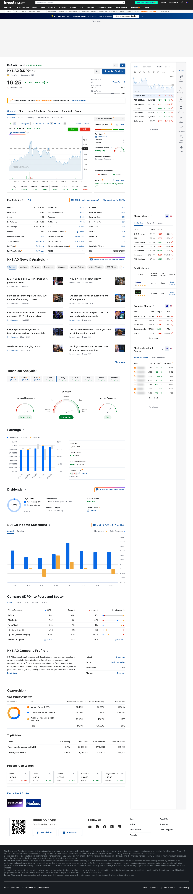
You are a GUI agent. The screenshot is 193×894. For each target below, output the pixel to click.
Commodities (148, 67)
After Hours (41, 11)
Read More (12, 673)
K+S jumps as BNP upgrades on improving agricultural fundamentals (26, 331)
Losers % (161, 223)
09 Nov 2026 (80, 236)
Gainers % (151, 223)
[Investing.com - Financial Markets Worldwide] (14, 2)
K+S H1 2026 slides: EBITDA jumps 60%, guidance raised (27, 280)
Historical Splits (58, 118)
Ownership (30, 118)
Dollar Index (138, 121)
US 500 (137, 108)
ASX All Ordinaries (141, 104)
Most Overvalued (158, 357)
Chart (22, 111)
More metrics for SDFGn (114, 200)
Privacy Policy (169, 888)
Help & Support (166, 830)
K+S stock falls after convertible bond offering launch (88, 297)
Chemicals (120, 657)
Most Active (138, 223)
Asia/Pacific (113, 11)
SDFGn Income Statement (27, 525)
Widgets (133, 835)
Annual (10, 531)
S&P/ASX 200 (139, 96)
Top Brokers (140, 268)
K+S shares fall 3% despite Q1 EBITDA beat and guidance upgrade (89, 314)
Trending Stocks (142, 306)
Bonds (159, 67)
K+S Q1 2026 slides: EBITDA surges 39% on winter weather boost (90, 331)
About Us (164, 819)
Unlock (50, 639)
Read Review (172, 283)
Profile (20, 118)
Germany (121, 673)
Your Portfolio (135, 830)
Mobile (132, 824)
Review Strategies (79, 100)
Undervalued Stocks (165, 11)
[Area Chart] (14, 123)
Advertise (164, 824)
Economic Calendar (105, 7)
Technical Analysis (21, 371)
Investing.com (12, 320)
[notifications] (182, 2)
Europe (93, 11)
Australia (32, 11)
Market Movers (142, 216)
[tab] (12, 379)
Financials (53, 111)
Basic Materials (118, 662)
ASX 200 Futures (140, 100)
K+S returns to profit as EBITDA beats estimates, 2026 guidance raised (26, 314)
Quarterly (21, 531)
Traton (35, 774)
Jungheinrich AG (111, 774)
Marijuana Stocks (132, 11)
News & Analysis (36, 111)
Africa (122, 11)
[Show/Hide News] (65, 123)
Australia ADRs (74, 11)
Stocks (8, 11)
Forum (78, 111)
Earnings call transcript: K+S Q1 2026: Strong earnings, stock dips (88, 348)
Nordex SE (85, 774)
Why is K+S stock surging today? (24, 346)
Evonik (12, 774)
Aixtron (60, 774)
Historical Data (43, 118)
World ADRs (62, 11)
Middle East (103, 11)
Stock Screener (121, 7)
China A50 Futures (141, 117)
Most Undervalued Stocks (143, 349)
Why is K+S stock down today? (85, 278)
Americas (85, 11)
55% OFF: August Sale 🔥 (146, 3)
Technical (67, 111)
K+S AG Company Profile (26, 651)
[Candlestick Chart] (9, 123)
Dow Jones (138, 112)
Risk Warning (184, 888)
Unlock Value (117, 82)
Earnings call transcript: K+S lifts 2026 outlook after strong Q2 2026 (27, 297)
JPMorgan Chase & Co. (19, 752)
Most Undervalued (141, 357)
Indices (137, 67)
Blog (132, 819)
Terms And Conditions (150, 888)
